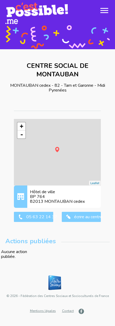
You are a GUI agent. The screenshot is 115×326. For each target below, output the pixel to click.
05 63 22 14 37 (39, 217)
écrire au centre (87, 217)
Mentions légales (43, 311)
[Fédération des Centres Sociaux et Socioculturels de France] (57, 283)
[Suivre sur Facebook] (82, 311)
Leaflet (94, 183)
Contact (68, 311)
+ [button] (21, 126)
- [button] (22, 134)
